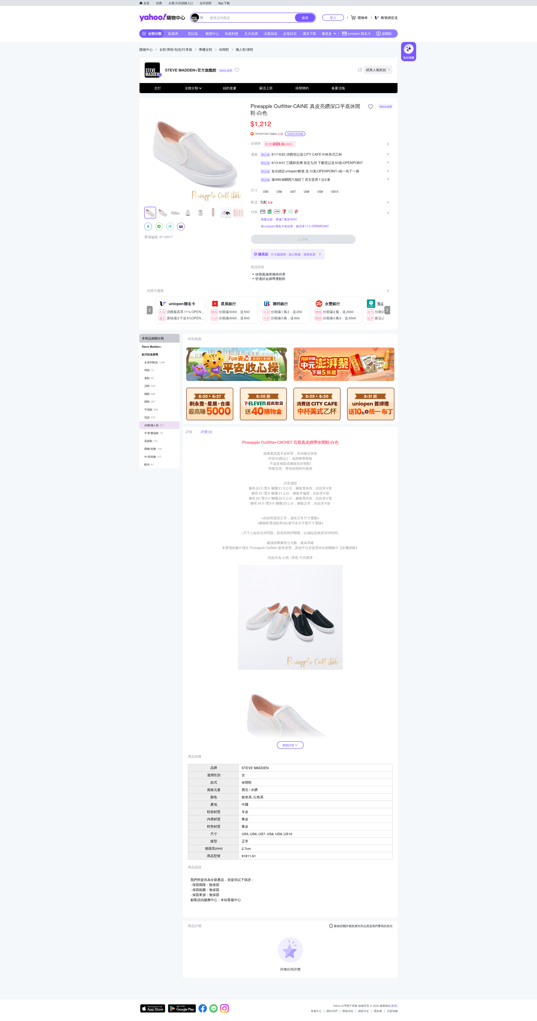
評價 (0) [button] (206, 431)
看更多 (327, 33)
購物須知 (347, 1011)
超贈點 (387, 33)
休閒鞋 (224, 49)
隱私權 (378, 1011)
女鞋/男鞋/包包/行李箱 (175, 49)
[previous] (150, 310)
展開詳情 (288, 745)
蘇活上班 (266, 88)
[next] (387, 310)
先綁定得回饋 (295, 134)
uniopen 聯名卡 (359, 33)
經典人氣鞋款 (376, 69)
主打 (157, 88)
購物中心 (146, 49)
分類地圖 (392, 1011)
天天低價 (251, 33)
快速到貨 (231, 33)
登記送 (193, 33)
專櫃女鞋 (205, 49)
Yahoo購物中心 (162, 18)
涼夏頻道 (270, 33)
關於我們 (332, 1011)
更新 (394, 1006)
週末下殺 (309, 33)
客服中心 (316, 1011)
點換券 (173, 33)
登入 (333, 17)
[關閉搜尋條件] (201, 17)
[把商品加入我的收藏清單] (370, 106)
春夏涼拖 (338, 88)
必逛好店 (290, 33)
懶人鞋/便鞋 (244, 49)
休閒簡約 (302, 88)
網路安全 (363, 1011)
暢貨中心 (212, 33)
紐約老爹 (229, 88)
